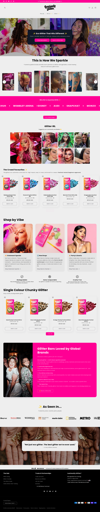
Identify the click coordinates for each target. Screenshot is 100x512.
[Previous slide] (4, 82)
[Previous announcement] (31, 1)
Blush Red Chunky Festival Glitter (86, 320)
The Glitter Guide (7, 481)
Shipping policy (42, 508)
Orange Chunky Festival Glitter (62, 319)
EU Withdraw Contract (43, 486)
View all (50, 210)
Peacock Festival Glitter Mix (30, 195)
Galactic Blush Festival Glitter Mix (50, 195)
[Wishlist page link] (89, 7)
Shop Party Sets (73, 269)
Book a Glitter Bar (58, 40)
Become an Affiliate (40, 479)
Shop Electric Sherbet (43, 269)
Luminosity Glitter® (11, 508)
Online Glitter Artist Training (10, 483)
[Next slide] (95, 82)
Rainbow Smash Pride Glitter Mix (10, 195)
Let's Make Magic (50, 117)
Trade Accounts (39, 476)
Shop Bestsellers (42, 40)
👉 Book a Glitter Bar (45, 391)
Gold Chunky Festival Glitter (14, 319)
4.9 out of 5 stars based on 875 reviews (57, 468)
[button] (4, 7)
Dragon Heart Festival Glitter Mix (90, 195)
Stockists (37, 483)
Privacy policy (26, 508)
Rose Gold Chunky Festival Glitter (38, 320)
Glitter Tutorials (7, 479)
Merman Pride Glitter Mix (70, 195)
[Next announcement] (68, 1)
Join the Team (39, 481)
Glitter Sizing (6, 476)
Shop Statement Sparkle (12, 269)
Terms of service (34, 508)
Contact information (51, 508)
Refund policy (19, 508)
